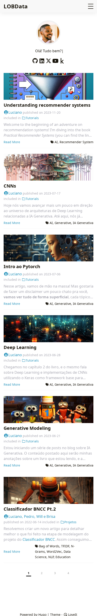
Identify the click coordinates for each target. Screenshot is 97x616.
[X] (48, 59)
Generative (63, 223)
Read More (12, 142)
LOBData (16, 6)
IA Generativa (83, 223)
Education (63, 557)
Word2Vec (54, 551)
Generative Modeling (27, 428)
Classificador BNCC (39, 539)
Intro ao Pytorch (22, 266)
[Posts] (48, 41)
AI (56, 142)
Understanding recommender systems (47, 105)
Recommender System (76, 142)
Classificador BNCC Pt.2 (30, 509)
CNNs (10, 186)
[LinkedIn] (41, 59)
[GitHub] (35, 59)
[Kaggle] (62, 59)
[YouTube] (55, 59)
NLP (51, 557)
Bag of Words (49, 546)
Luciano (15, 112)
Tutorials (32, 118)
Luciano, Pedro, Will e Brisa (31, 516)
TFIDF (65, 546)
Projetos (70, 522)
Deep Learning (20, 347)
